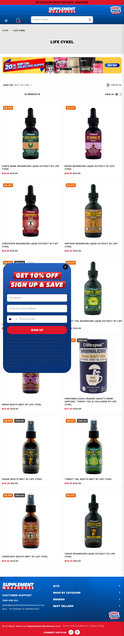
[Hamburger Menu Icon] (6, 20)
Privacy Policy (96, 626)
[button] (17, 85)
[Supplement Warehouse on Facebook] (71, 632)
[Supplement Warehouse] (62, 10)
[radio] (117, 94)
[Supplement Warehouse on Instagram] (77, 632)
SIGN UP (37, 330)
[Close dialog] (65, 266)
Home (5, 30)
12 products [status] (32, 94)
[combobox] (12, 319)
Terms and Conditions (74, 626)
